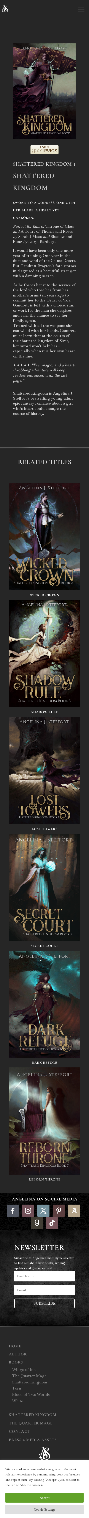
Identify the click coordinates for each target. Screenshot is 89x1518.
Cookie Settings (44, 1509)
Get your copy (33, 431)
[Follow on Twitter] (43, 1211)
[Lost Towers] (44, 770)
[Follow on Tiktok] (52, 1223)
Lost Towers (44, 829)
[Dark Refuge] (44, 1004)
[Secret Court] (44, 887)
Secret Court (44, 946)
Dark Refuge (44, 1062)
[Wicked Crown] (44, 536)
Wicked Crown (44, 595)
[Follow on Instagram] (28, 1211)
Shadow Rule (44, 712)
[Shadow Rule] (44, 653)
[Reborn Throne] (44, 1121)
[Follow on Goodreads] (37, 1223)
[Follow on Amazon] (74, 1211)
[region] (44, 1489)
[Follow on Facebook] (13, 1211)
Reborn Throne (44, 1179)
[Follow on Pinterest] (59, 1211)
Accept (44, 1498)
